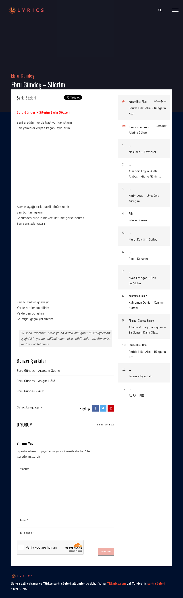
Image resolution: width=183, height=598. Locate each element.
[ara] (159, 10)
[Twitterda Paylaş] (103, 408)
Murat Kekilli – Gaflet (143, 239)
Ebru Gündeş (23, 75)
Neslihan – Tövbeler (142, 152)
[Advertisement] (54, 166)
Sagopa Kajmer (146, 320)
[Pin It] (111, 408)
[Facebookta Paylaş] (95, 408)
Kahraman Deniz (138, 296)
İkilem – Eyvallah (140, 376)
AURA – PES (137, 395)
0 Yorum (25, 424)
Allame (132, 320)
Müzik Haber (161, 125)
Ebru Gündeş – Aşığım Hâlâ (36, 381)
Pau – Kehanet (138, 259)
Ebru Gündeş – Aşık (30, 391)
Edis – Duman (138, 220)
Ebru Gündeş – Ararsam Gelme (38, 370)
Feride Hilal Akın (138, 101)
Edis (131, 213)
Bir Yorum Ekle (105, 424)
